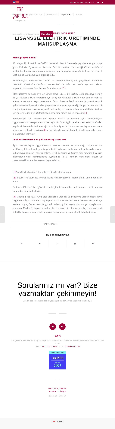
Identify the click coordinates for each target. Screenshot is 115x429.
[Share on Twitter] (40, 243)
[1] (63, 87)
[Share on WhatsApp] (57, 243)
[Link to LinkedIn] (98, 2)
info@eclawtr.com (72, 346)
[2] (85, 112)
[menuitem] (16, 14)
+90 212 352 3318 (49, 346)
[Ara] (57, 34)
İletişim (63, 391)
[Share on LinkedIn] (75, 243)
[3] (44, 129)
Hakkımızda (53, 388)
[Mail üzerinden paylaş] (93, 243)
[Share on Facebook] (22, 243)
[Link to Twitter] (102, 2)
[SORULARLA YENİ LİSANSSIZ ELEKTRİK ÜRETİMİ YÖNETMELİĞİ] (2, 214)
